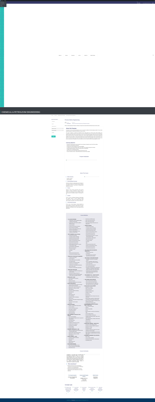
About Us (60, 55)
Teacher (68, 122)
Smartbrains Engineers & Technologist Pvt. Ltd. (81, 400)
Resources (73, 55)
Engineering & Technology (61, 115)
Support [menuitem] (1, 5)
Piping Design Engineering (100, 390)
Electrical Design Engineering (84, 390)
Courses (66, 55)
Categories (73, 122)
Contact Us (85, 55)
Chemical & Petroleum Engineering (70, 115)
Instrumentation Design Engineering (92, 390)
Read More (68, 388)
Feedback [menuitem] (1, 6)
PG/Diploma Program (86, 123)
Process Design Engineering (76, 390)
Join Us (79, 55)
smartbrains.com (69, 400)
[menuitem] (0, 0)
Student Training (92, 55)
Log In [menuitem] (2, 0)
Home (52, 115)
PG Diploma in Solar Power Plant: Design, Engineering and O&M (68, 391)
